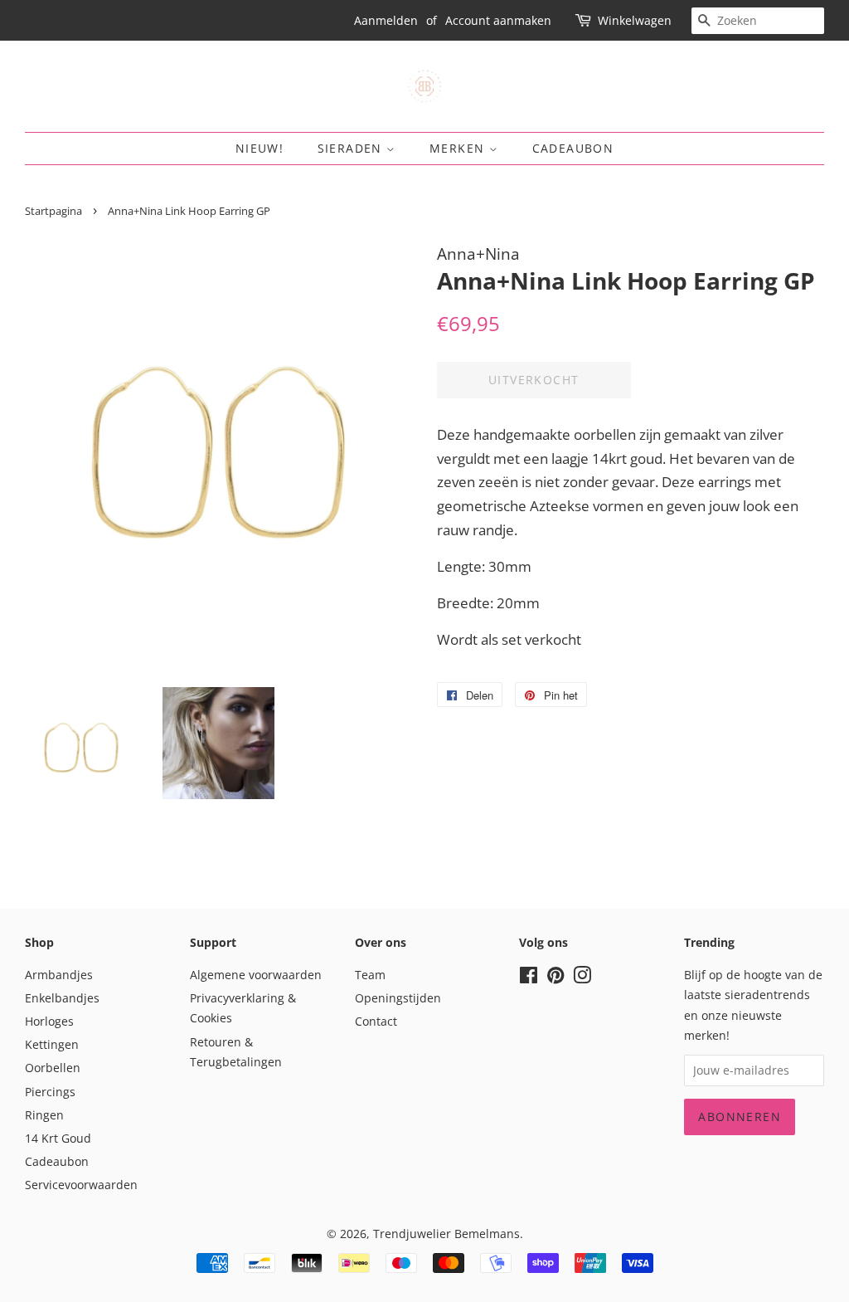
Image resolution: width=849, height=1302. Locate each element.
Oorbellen (52, 1067)
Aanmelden (386, 20)
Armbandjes (59, 975)
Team (370, 975)
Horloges (49, 1021)
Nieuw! (259, 148)
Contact (376, 1021)
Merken (459, 148)
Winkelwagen (635, 20)
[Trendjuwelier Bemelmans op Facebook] (528, 978)
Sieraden (352, 148)
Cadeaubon (573, 148)
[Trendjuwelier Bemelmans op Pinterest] (555, 978)
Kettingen (52, 1044)
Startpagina (53, 210)
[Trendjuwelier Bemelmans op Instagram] (582, 978)
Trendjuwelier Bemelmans (446, 1233)
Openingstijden (398, 998)
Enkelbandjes (62, 998)
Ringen (44, 1115)
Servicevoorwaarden (81, 1184)
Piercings (50, 1092)
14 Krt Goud (58, 1138)
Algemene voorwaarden (256, 975)
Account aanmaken (498, 20)
